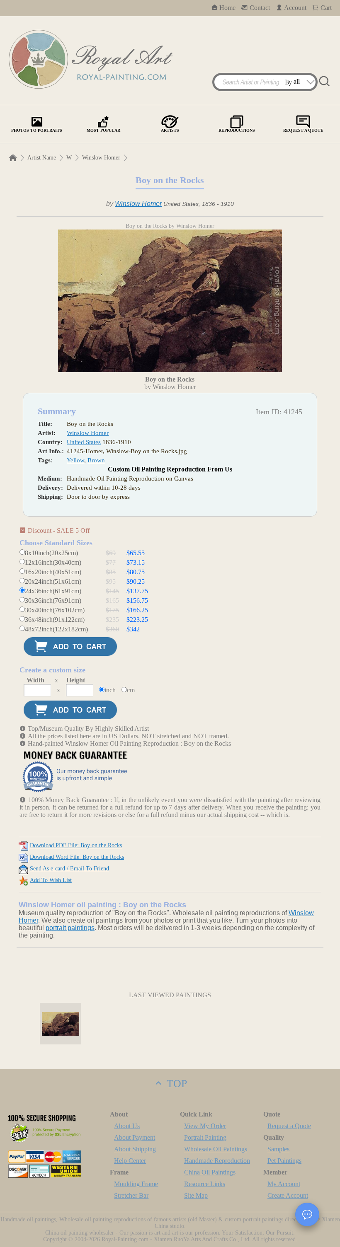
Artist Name (41, 158)
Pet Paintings (284, 1160)
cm (131, 690)
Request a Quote (289, 1125)
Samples (278, 1149)
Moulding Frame (136, 1183)
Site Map (196, 1195)
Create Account (287, 1195)
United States (84, 442)
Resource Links (204, 1183)
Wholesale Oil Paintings (215, 1149)
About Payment (134, 1137)
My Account (283, 1183)
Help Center (130, 1160)
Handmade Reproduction (217, 1160)
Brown (96, 460)
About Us (127, 1125)
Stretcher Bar (131, 1195)
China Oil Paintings (210, 1172)
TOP (175, 1084)
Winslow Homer (101, 158)
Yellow (75, 460)
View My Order (205, 1125)
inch (110, 690)
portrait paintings (70, 927)
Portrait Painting (205, 1137)
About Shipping (135, 1149)
